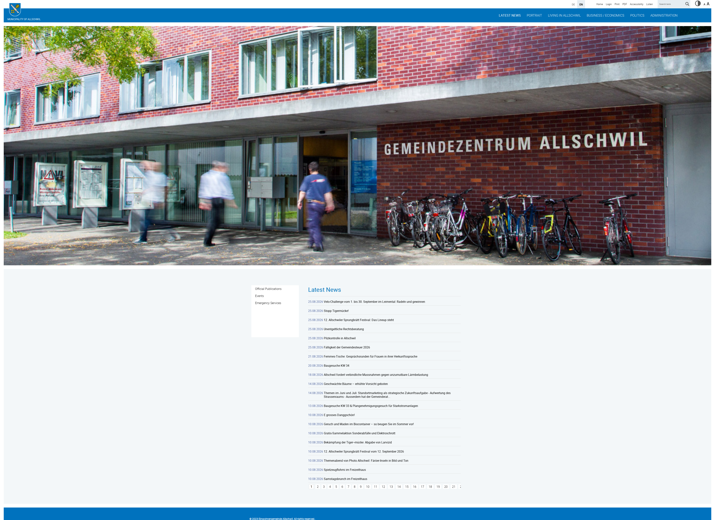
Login (609, 4)
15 (407, 487)
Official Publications (268, 289)
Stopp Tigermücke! (336, 311)
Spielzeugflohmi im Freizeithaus (345, 470)
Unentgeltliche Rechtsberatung (344, 329)
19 (438, 487)
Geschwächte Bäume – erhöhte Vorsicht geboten (356, 384)
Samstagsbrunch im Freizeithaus (345, 479)
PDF (624, 4)
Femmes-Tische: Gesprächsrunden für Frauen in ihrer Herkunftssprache (370, 356)
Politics (637, 15)
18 (430, 487)
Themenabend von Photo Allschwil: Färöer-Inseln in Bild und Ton (366, 460)
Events (259, 296)
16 (414, 487)
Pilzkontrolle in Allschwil (340, 338)
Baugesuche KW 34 (336, 365)
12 (383, 487)
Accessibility (636, 4)
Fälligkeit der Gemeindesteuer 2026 (347, 347)
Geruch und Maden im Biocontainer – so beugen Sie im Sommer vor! (369, 424)
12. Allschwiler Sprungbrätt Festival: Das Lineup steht (359, 320)
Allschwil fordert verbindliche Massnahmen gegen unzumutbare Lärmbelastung (376, 375)
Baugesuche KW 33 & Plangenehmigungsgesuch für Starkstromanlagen (371, 406)
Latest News (510, 15)
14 (399, 487)
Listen (649, 4)
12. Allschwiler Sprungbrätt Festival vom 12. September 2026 (364, 451)
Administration (664, 15)
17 (422, 487)
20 (446, 487)
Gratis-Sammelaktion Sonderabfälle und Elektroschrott (359, 433)
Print (617, 4)
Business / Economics (605, 15)
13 (391, 487)
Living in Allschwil (564, 15)
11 (375, 487)
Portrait (534, 15)
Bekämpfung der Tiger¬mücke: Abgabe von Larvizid (358, 442)
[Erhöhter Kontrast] (698, 5)
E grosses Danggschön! (339, 415)
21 (453, 487)
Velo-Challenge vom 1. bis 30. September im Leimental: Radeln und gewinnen (374, 302)
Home (599, 4)
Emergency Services (268, 303)
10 (367, 487)
